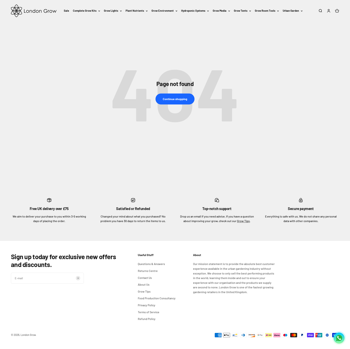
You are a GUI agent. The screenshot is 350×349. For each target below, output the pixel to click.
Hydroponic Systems (193, 10)
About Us (143, 284)
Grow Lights (111, 10)
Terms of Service (148, 312)
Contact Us (145, 277)
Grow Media (219, 10)
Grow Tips (243, 221)
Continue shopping (175, 99)
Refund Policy (146, 319)
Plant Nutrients (135, 10)
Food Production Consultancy (157, 298)
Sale (66, 10)
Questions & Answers (151, 264)
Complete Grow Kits (84, 10)
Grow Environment (162, 10)
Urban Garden (291, 10)
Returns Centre (148, 270)
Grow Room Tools (265, 10)
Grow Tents (240, 10)
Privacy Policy (146, 305)
